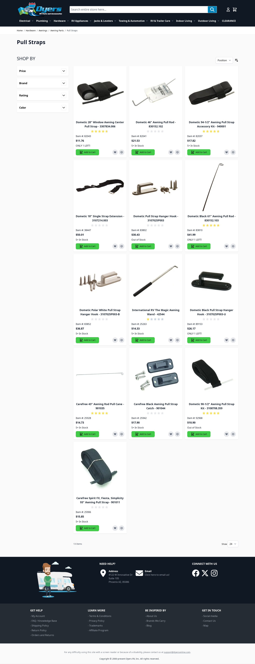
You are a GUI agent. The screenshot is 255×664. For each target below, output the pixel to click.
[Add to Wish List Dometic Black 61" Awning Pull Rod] (226, 246)
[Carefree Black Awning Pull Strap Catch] (155, 374)
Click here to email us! (157, 574)
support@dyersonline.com (177, 652)
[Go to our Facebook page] (195, 573)
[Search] (212, 9)
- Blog (148, 625)
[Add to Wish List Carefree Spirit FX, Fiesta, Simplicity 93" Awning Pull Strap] (115, 528)
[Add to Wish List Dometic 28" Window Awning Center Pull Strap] (115, 152)
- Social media (209, 616)
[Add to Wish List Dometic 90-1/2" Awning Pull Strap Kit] (226, 434)
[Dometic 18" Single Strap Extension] (100, 186)
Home (20, 30)
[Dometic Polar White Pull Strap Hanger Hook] (100, 280)
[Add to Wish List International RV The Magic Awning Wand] (171, 340)
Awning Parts (57, 30)
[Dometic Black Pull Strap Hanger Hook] (211, 280)
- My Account (37, 616)
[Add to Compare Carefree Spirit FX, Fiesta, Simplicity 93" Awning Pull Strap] (121, 528)
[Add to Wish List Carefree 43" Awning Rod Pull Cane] (115, 434)
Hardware (59, 20)
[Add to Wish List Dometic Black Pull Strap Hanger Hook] (226, 340)
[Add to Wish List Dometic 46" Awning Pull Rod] (171, 152)
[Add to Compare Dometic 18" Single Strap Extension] (121, 246)
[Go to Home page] (40, 9)
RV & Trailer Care (160, 20)
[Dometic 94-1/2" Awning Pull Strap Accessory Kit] (211, 92)
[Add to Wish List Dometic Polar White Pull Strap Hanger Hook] (115, 340)
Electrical (24, 20)
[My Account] (228, 9)
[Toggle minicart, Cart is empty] (234, 9)
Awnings (43, 30)
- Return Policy (38, 630)
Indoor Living (184, 20)
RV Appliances (79, 20)
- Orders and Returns (42, 635)
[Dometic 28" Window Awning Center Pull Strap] (100, 92)
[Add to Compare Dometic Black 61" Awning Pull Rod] (233, 246)
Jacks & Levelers (103, 20)
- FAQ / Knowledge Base (43, 620)
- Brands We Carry (155, 620)
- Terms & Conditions (99, 616)
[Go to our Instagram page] (214, 573)
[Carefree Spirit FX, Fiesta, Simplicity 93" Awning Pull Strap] (100, 468)
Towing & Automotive (132, 20)
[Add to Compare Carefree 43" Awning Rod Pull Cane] (121, 434)
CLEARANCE (229, 20)
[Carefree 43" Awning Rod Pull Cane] (100, 374)
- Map (205, 625)
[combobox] (139, 9)
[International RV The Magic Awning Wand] (155, 280)
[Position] (224, 60)
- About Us (151, 616)
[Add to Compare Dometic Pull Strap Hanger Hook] (177, 246)
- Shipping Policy (39, 625)
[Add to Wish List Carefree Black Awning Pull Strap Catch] (171, 434)
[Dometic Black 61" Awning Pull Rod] (211, 186)
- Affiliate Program (98, 630)
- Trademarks (95, 625)
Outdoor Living (207, 20)
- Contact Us (209, 620)
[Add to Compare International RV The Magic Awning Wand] (177, 340)
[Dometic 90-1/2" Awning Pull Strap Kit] (211, 374)
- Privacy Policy (96, 620)
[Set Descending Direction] (236, 60)
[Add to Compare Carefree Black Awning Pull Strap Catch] (177, 434)
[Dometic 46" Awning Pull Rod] (155, 92)
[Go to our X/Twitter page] (205, 573)
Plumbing (42, 20)
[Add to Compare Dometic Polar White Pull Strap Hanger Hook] (121, 340)
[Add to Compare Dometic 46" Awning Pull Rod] (177, 152)
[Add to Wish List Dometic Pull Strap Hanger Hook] (171, 246)
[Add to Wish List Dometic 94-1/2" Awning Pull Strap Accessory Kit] (226, 152)
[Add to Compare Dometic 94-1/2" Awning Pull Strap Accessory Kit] (233, 152)
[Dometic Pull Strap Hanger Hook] (155, 186)
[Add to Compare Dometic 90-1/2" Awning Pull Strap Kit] (233, 434)
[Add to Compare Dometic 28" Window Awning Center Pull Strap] (121, 152)
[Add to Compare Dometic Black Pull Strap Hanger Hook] (233, 340)
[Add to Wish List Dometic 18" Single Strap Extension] (115, 246)
